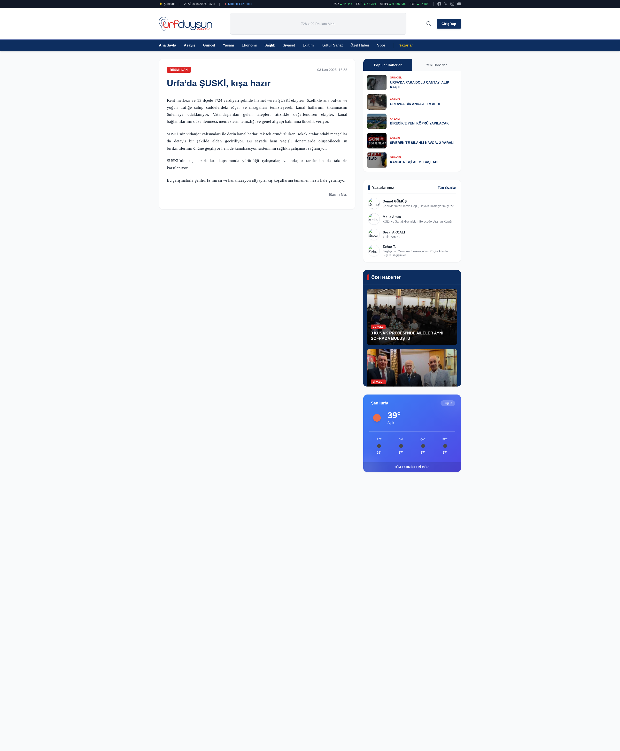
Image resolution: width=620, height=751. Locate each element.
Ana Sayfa (167, 45)
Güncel (209, 45)
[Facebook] (439, 4)
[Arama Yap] (429, 24)
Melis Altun (392, 217)
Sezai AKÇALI (394, 232)
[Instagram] (452, 4)
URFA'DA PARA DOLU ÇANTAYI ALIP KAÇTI (419, 84)
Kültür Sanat (332, 45)
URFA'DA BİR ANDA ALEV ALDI (415, 104)
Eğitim (308, 45)
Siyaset (289, 45)
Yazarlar (406, 45)
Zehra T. (389, 246)
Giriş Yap (449, 24)
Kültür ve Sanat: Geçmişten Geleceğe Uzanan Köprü (417, 221)
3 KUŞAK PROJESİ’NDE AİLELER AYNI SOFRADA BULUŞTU (407, 336)
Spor (381, 45)
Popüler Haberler (388, 65)
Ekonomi (249, 45)
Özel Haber (359, 45)
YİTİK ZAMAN (392, 237)
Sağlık (269, 45)
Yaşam (228, 45)
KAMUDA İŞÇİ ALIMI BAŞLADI (414, 162)
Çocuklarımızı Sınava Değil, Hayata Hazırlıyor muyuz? (418, 206)
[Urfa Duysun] (185, 24)
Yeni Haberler (436, 65)
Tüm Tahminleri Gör (411, 467)
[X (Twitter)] (446, 4)
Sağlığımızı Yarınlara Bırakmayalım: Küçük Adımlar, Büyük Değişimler (416, 253)
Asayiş (189, 45)
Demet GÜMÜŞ (395, 201)
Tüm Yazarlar (447, 187)
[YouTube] (459, 4)
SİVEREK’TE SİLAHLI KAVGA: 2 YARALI (422, 143)
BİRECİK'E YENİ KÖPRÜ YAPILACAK (419, 123)
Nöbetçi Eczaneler (240, 4)
